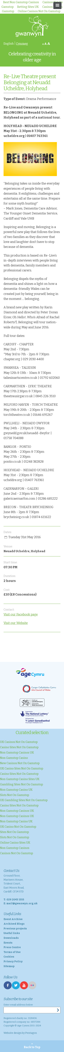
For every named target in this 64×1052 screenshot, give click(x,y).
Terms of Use (12, 952)
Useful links (12, 933)
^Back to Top (32, 1046)
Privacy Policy (13, 961)
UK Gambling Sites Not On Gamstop (24, 800)
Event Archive (13, 919)
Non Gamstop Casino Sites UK (19, 779)
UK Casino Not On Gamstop (18, 826)
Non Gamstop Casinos (14, 848)
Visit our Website (16, 623)
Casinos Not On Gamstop (16, 853)
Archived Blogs (14, 923)
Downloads (11, 937)
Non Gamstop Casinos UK (17, 752)
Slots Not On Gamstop (14, 795)
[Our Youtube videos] (24, 988)
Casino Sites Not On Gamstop (19, 747)
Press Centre (12, 947)
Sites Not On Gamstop (14, 832)
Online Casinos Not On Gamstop (39, 11)
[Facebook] (8, 988)
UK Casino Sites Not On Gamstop (21, 768)
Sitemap (9, 966)
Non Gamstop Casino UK (16, 789)
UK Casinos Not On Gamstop (19, 742)
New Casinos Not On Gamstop (20, 763)
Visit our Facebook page (21, 614)
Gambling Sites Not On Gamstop (21, 784)
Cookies (9, 956)
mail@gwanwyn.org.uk (22, 903)
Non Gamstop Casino (14, 758)
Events (8, 942)
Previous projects (15, 928)
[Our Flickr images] (32, 988)
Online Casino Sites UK (15, 842)
